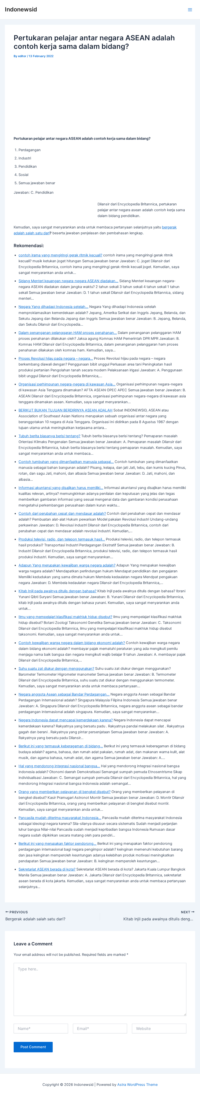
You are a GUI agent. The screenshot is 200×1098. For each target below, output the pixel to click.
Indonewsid (21, 9)
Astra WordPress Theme (137, 1084)
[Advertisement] (100, 100)
